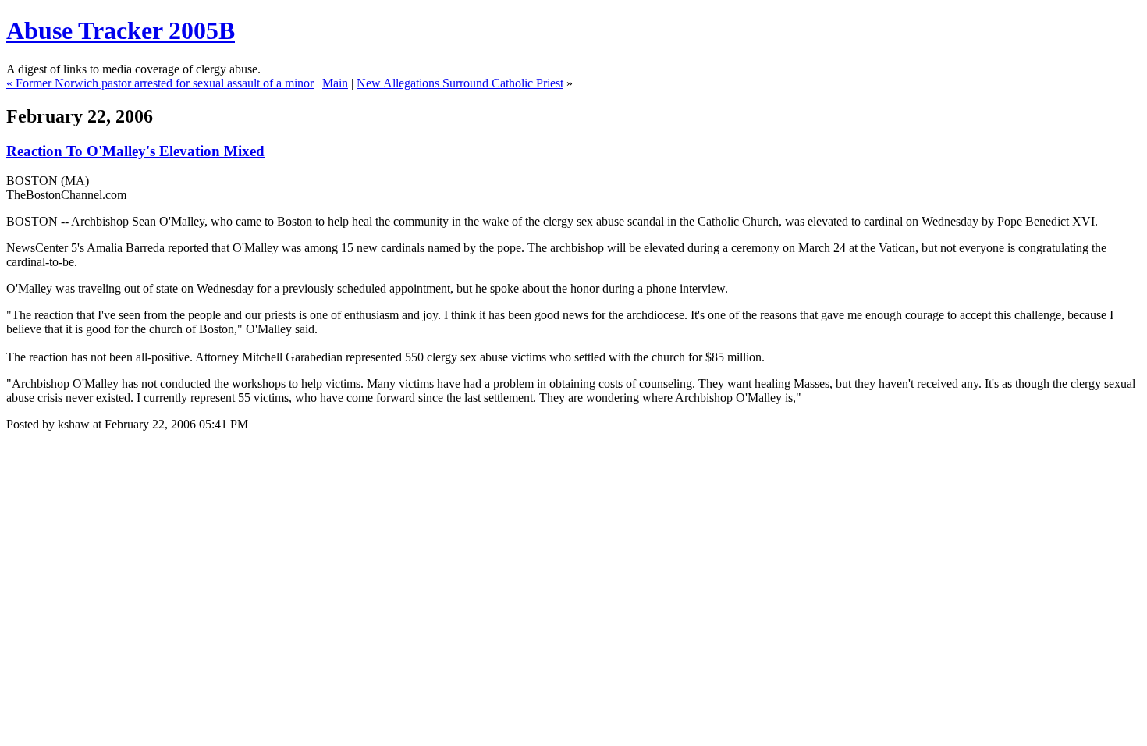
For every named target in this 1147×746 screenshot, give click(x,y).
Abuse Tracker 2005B (120, 30)
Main (335, 83)
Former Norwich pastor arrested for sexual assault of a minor (165, 83)
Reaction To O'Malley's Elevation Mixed (135, 151)
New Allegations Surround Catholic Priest (460, 83)
